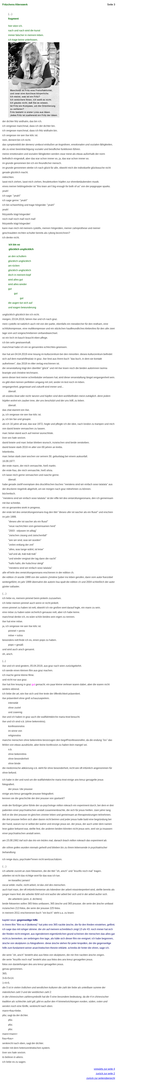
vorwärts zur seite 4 (104, 1069)
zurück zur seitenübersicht (100, 1078)
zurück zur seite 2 (105, 1073)
